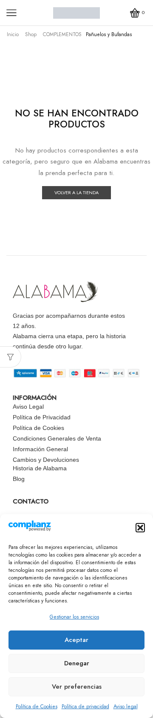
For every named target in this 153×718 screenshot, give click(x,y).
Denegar (76, 663)
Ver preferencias (77, 686)
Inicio (13, 34)
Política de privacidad (85, 706)
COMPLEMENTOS (62, 34)
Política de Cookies (36, 706)
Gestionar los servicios (74, 617)
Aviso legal (125, 706)
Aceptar (76, 640)
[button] (140, 527)
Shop (31, 34)
